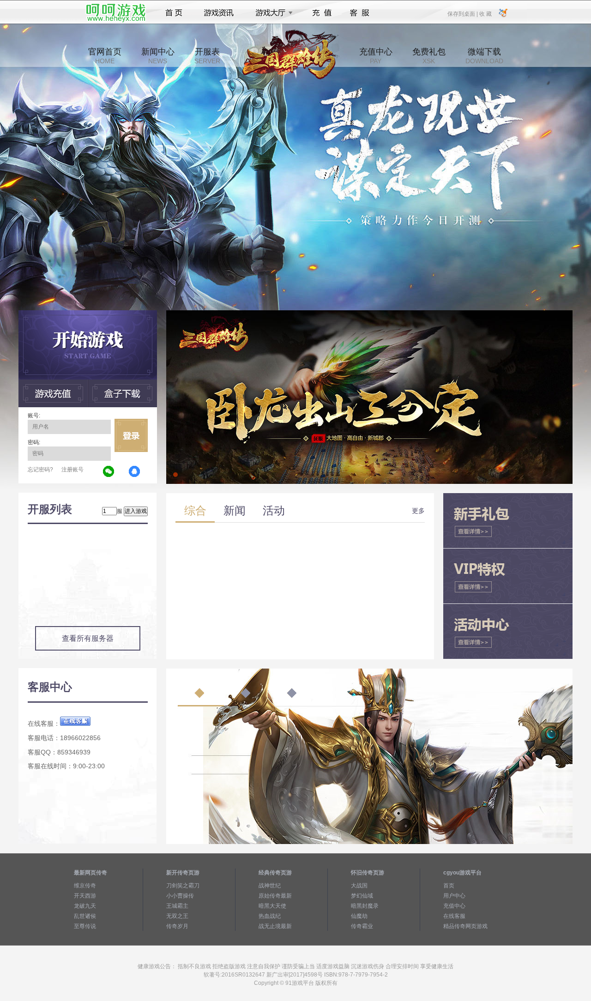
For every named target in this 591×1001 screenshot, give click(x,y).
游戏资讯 (218, 13)
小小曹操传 (180, 895)
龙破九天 (85, 906)
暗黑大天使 (272, 906)
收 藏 (485, 13)
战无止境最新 (275, 926)
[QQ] (135, 472)
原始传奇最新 (275, 895)
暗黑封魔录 (365, 906)
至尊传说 (85, 926)
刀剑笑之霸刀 (182, 885)
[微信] (109, 472)
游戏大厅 (271, 13)
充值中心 (375, 56)
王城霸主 (177, 906)
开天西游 (85, 895)
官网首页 (104, 56)
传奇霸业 (362, 926)
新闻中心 (158, 56)
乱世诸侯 (85, 916)
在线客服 (454, 916)
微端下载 (484, 56)
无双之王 (177, 916)
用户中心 (454, 895)
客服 (360, 13)
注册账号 (72, 469)
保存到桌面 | (463, 13)
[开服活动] (369, 313)
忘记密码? (40, 469)
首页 (174, 13)
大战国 (359, 885)
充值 (321, 13)
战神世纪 (270, 885)
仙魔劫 (359, 916)
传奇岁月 (177, 926)
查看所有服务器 (88, 638)
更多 (418, 510)
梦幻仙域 (362, 895)
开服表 (207, 56)
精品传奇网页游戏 (465, 926)
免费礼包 (429, 56)
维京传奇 (85, 885)
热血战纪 (270, 916)
